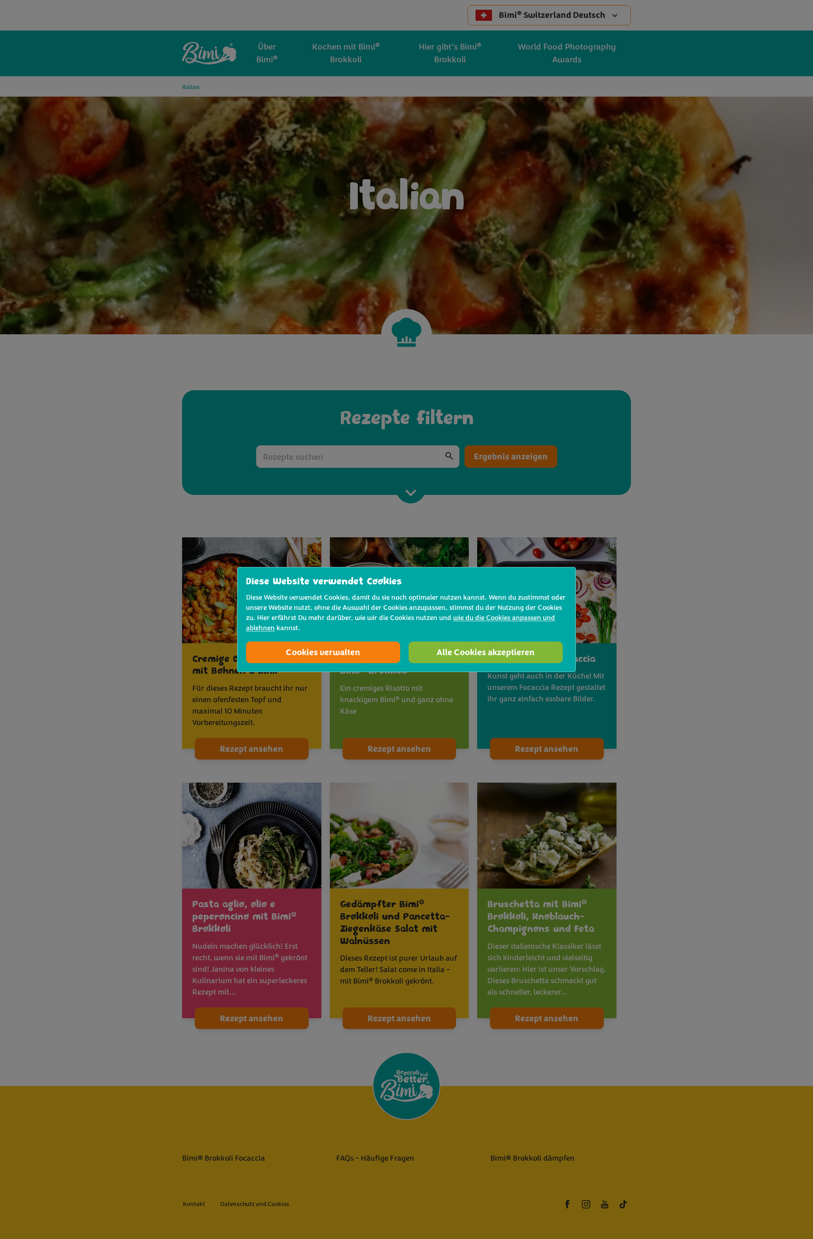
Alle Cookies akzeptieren (486, 652)
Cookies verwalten (323, 652)
